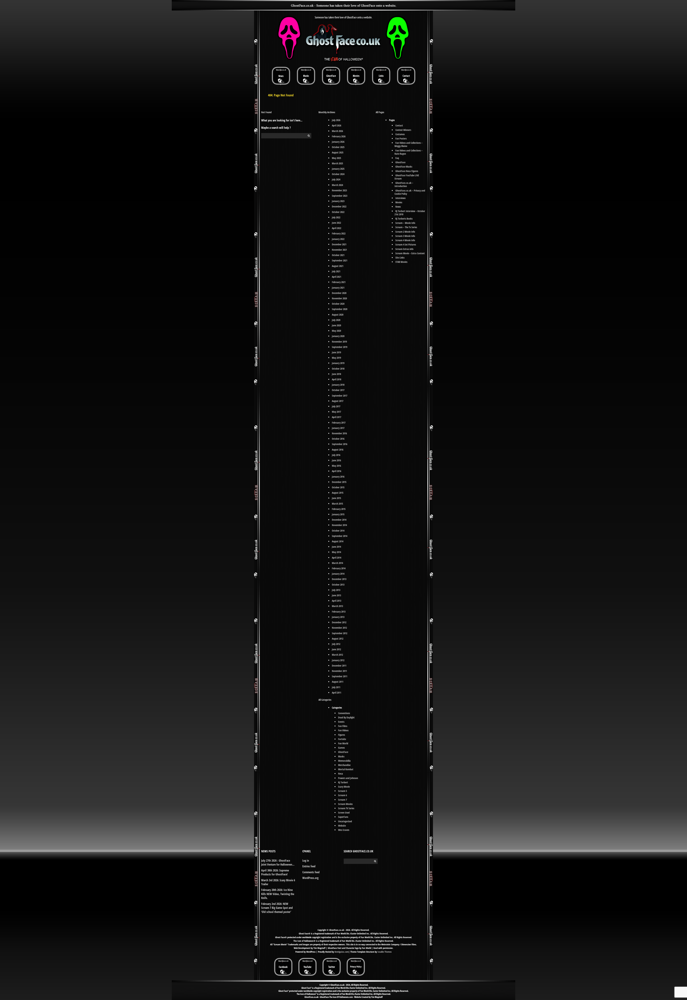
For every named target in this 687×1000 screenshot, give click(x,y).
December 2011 (339, 665)
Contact (399, 125)
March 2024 (337, 185)
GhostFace (343, 752)
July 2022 (336, 217)
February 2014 (338, 568)
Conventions (344, 713)
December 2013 (339, 579)
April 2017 (336, 417)
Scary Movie (344, 786)
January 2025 (338, 168)
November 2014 (339, 525)
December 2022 (339, 206)
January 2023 (338, 201)
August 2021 (337, 266)
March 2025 (337, 163)
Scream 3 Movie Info (405, 236)
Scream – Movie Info (405, 223)
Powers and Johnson (348, 778)
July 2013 (336, 590)
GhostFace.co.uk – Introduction (403, 184)
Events (341, 721)
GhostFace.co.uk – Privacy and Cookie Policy (409, 192)
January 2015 (338, 514)
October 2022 (338, 212)
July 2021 (336, 271)
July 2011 (336, 687)
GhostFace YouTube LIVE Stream (406, 177)
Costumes (400, 134)
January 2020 (338, 336)
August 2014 (337, 541)
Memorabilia (344, 760)
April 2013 (336, 600)
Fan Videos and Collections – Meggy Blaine (408, 144)
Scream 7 (342, 799)
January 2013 (338, 617)
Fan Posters (401, 138)
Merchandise (344, 765)
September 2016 (339, 444)
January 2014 (338, 573)
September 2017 (339, 395)
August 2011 (337, 681)
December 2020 (339, 293)
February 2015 (338, 509)
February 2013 (338, 611)
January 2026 (338, 141)
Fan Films (342, 726)
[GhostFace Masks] (305, 75)
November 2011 (339, 671)
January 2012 (338, 660)
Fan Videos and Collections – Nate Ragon (408, 152)
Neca (340, 773)
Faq (397, 158)
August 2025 (337, 152)
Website (342, 825)
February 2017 (338, 422)
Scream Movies (345, 804)
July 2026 (336, 120)
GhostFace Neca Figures (406, 171)
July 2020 (336, 320)
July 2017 (336, 406)
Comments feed (311, 872)
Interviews (400, 198)
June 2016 (336, 460)
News (398, 206)
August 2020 (337, 314)
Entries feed (308, 866)
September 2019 (339, 347)
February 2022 (338, 233)
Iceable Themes (384, 951)
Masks (341, 756)
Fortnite (342, 739)
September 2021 (339, 260)
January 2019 (338, 363)
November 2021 (339, 249)
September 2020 (339, 309)
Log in (305, 861)
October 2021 (338, 255)
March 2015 (337, 503)
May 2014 (336, 552)
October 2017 (338, 390)
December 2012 (339, 622)
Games (341, 747)
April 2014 (336, 557)
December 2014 (339, 519)
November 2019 (339, 341)
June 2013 (336, 595)
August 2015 (337, 492)
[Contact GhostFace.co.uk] (406, 75)
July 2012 (336, 644)
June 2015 (336, 498)
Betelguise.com (342, 951)
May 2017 (336, 411)
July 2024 (336, 179)
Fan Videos (343, 730)
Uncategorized (345, 821)
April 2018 (336, 379)
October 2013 (338, 584)
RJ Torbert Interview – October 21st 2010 (409, 212)
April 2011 (336, 692)
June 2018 (336, 374)
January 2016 (338, 476)
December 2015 (339, 482)
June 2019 (336, 352)
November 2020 (339, 298)
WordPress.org (310, 878)
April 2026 (336, 125)
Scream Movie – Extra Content (410, 253)
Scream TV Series (346, 808)
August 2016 (337, 449)
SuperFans (343, 817)
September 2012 (339, 633)
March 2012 (337, 654)
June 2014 (336, 546)
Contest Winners (403, 130)
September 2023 (339, 195)
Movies (398, 202)
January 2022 (338, 239)
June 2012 (336, 649)
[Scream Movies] (356, 75)
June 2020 (336, 325)
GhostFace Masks (403, 166)
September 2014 (339, 536)
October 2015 (338, 487)
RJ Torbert (343, 782)
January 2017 (338, 428)
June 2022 (336, 222)
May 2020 (336, 330)
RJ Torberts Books (404, 218)
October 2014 (338, 530)
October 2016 (338, 438)
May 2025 (336, 158)
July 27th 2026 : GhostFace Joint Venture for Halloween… (277, 862)
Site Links (400, 257)
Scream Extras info (404, 249)
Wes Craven (343, 830)
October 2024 (338, 174)
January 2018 (338, 384)
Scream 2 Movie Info (405, 231)
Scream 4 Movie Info (405, 240)
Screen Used (344, 812)
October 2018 (338, 368)
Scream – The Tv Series (406, 227)
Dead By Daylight (346, 717)
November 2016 (339, 433)
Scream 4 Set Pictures (405, 244)
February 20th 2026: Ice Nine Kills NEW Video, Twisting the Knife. (277, 894)
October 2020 (338, 303)
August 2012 (337, 638)
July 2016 (336, 455)
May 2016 (336, 465)
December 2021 (339, 244)
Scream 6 (342, 795)
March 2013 (337, 606)
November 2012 (339, 627)
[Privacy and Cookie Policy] (355, 959)
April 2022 (336, 228)
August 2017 (337, 401)
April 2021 (336, 276)
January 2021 (338, 287)
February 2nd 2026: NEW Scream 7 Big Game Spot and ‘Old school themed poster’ (277, 908)
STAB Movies (401, 262)
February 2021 (338, 282)
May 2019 (336, 357)
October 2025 (338, 147)
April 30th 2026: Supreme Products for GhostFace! (275, 872)
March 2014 (337, 563)
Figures (341, 734)
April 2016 (336, 471)
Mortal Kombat (345, 769)
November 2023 (339, 190)
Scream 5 (342, 791)
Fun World (343, 743)
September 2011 (339, 676)
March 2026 (337, 131)
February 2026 (338, 136)
